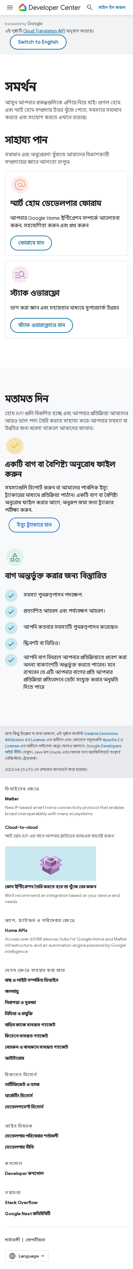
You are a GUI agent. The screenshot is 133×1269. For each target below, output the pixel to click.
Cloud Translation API (44, 30)
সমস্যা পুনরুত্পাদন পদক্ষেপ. (53, 595)
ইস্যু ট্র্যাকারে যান (34, 525)
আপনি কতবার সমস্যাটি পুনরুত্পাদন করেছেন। (71, 627)
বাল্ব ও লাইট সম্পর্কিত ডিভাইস (31, 980)
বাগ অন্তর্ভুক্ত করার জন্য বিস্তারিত (56, 575)
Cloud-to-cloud (21, 827)
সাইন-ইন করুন (112, 7)
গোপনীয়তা (35, 1239)
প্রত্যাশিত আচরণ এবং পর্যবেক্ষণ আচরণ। (64, 611)
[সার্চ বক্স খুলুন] (89, 7)
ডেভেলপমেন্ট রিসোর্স (24, 1107)
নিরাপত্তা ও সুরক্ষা (20, 1002)
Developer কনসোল (24, 1173)
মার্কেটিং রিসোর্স (19, 1095)
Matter (12, 799)
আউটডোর (14, 1058)
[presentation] (66, 86)
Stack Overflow (21, 1202)
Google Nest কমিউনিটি (27, 1213)
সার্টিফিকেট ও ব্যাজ (22, 1084)
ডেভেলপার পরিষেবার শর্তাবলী (31, 1136)
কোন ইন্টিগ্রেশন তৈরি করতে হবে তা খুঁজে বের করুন (50, 886)
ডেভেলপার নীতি (19, 1147)
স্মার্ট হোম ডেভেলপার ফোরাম (55, 203)
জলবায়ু (12, 991)
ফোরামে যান (31, 243)
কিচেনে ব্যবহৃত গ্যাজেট (26, 1036)
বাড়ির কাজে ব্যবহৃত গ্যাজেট (30, 1025)
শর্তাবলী (12, 1239)
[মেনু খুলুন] (10, 7)
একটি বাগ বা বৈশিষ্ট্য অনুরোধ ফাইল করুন (60, 469)
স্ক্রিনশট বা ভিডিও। (42, 643)
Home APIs (16, 930)
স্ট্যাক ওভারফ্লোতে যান (41, 325)
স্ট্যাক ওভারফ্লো (34, 293)
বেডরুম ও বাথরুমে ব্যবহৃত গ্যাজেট (36, 1047)
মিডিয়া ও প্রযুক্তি (19, 1013)
